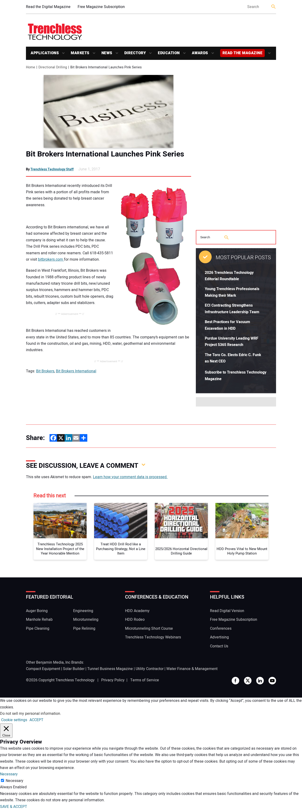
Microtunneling (85, 619)
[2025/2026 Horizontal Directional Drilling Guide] (181, 520)
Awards (200, 53)
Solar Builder (73, 669)
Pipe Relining (84, 628)
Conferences (220, 628)
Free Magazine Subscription (101, 7)
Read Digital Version (227, 611)
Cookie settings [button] (14, 720)
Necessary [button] (9, 774)
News (106, 53)
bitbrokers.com (51, 259)
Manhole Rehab (39, 619)
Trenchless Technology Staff (52, 169)
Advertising (219, 637)
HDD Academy (137, 611)
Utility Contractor (150, 669)
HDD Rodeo (135, 619)
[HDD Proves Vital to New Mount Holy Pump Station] (241, 520)
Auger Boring (37, 611)
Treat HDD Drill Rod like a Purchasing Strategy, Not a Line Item (120, 549)
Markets (80, 53)
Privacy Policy (113, 680)
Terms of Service (144, 680)
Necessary (14, 781)
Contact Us (219, 646)
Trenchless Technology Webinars (153, 637)
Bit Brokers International (76, 371)
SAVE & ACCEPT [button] (13, 807)
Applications (45, 53)
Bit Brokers (45, 371)
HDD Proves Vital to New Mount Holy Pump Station (242, 551)
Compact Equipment (43, 669)
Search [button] (273, 7)
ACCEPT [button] (36, 720)
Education (169, 53)
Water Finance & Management (192, 669)
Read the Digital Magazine (48, 7)
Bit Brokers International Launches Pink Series (105, 154)
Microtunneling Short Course (149, 628)
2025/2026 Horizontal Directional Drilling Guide (181, 551)
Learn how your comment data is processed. (130, 477)
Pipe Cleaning (37, 628)
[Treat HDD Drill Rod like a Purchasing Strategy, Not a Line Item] (120, 520)
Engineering (83, 611)
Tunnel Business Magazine (110, 669)
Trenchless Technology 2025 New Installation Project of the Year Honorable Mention (60, 549)
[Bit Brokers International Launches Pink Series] (108, 111)
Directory (135, 53)
